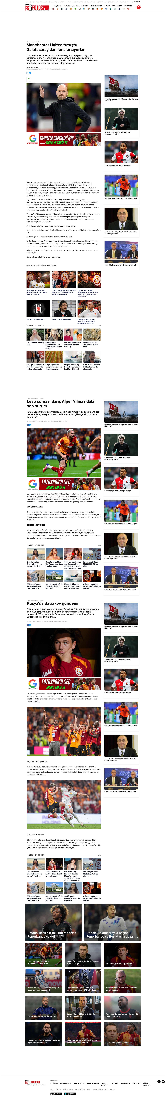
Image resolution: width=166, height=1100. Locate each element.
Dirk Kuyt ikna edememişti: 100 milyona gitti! (117, 174)
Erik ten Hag (53, 265)
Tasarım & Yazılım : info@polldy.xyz (104, 1089)
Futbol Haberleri (32, 67)
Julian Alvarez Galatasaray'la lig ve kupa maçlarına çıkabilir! (41, 971)
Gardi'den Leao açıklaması (112, 1023)
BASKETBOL (61, 2)
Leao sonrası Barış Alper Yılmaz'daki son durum (40, 944)
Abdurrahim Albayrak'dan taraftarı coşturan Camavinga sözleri (120, 208)
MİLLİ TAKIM (117, 6)
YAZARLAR (128, 6)
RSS (88, 1089)
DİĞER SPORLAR (147, 1084)
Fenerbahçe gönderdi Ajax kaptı (35, 996)
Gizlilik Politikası (68, 1089)
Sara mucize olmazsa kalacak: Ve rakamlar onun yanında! (83, 1023)
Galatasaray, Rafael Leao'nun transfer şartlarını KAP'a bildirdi (81, 971)
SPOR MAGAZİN (112, 2)
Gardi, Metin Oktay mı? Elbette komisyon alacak (80, 996)
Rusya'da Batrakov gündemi (112, 944)
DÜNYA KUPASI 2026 (123, 2)
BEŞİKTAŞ (57, 6)
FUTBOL (107, 6)
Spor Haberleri (31, 42)
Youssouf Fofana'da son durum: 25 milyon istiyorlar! (120, 996)
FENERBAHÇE (69, 6)
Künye (52, 1089)
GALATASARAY (82, 6)
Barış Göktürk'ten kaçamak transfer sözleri (116, 240)
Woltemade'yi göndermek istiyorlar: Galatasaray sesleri (120, 108)
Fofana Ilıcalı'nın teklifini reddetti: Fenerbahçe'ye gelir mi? (43, 904)
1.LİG (105, 2)
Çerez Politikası (80, 1089)
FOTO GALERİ (44, 2)
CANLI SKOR (35, 2)
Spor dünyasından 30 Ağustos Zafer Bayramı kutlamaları (121, 74)
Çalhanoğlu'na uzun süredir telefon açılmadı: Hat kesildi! (42, 1023)
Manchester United (33, 265)
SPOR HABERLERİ (78, 2)
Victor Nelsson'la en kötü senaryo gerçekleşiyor (118, 970)
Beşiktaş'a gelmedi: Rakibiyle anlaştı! (114, 141)
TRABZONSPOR (96, 6)
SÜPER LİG (100, 2)
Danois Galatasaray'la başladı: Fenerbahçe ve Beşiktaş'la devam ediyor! (106, 904)
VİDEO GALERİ (53, 2)
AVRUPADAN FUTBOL (90, 2)
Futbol (38, 42)
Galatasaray (44, 265)
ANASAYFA (28, 2)
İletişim (59, 1089)
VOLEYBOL (69, 2)
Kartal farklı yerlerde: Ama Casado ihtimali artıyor (80, 944)
